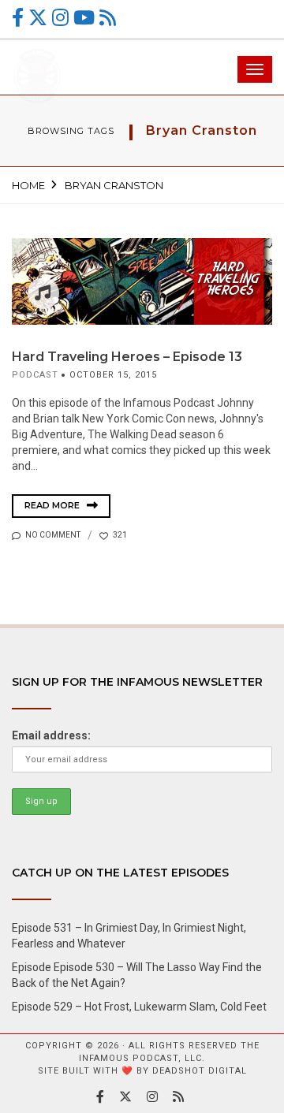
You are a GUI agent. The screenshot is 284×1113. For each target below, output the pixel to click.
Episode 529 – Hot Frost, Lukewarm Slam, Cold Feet (139, 1006)
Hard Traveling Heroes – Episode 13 (127, 356)
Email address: (51, 735)
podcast (35, 375)
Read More (53, 505)
